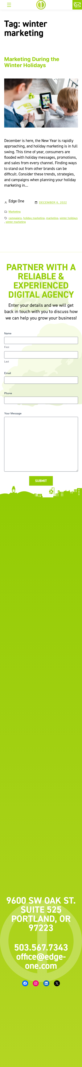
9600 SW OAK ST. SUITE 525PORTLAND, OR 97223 (41, 914)
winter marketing (16, 221)
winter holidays (69, 218)
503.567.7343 (41, 947)
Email (7, 373)
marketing (52, 218)
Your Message (13, 413)
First (6, 347)
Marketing (15, 211)
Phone (8, 393)
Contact (81, 5)
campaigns (15, 218)
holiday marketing (34, 218)
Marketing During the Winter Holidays (31, 62)
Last (6, 361)
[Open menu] (9, 5)
